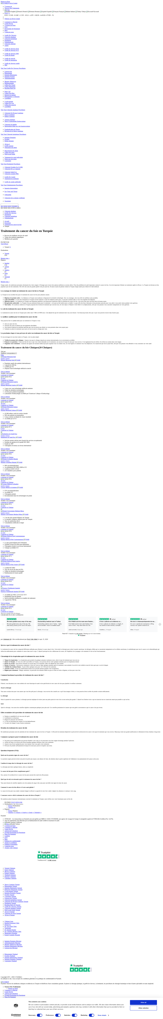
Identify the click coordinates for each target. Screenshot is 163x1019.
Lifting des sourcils (10, 105)
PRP (6, 65)
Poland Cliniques (10, 873)
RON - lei (39, 15)
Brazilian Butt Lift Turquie (12, 905)
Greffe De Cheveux (10, 35)
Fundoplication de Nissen (12, 129)
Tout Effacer (4, 244)
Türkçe (83, 11)
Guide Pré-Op (9, 23)
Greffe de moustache (11, 60)
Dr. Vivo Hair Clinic (11, 926)
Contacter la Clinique (7, 375)
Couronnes (8, 161)
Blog (6, 30)
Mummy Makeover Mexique (13, 944)
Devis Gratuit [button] (13, 3)
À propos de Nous (10, 25)
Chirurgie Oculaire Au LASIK (14, 167)
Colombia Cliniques (10, 878)
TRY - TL (51, 15)
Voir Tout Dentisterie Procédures (10, 164)
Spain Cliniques (9, 870)
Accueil (7, 221)
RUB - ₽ (45, 15)
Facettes (7, 139)
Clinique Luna (9, 921)
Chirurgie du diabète (11, 124)
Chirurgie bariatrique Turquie (13, 900)
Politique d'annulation (11, 844)
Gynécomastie (9, 101)
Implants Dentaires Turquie (13, 893)
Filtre (2, 355)
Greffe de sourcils (10, 58)
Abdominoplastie (10, 78)
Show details (102, 1015)
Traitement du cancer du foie (13, 224)
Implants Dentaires (10, 137)
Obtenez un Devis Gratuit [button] (12, 19)
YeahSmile (8, 928)
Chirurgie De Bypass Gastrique (14, 113)
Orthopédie (8, 195)
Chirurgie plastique (10, 37)
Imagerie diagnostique (11, 188)
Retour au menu (13, 988)
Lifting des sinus (9, 152)
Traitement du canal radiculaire (14, 157)
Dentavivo (8, 925)
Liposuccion (8, 71)
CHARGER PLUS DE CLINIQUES (12, 615)
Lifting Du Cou (9, 103)
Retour (10, 806)
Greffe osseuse (9, 146)
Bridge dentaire (9, 141)
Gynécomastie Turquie (11, 891)
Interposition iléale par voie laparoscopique (17, 126)
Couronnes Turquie (10, 896)
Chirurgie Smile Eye (11, 172)
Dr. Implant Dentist (10, 930)
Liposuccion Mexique (11, 948)
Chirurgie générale (10, 44)
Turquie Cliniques (10, 868)
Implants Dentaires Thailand (13, 959)
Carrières (7, 836)
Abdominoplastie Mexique (12, 943)
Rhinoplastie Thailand (11, 954)
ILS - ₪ (28, 15)
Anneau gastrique (10, 119)
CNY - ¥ (23, 15)
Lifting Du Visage (10, 85)
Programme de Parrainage (12, 29)
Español (49, 11)
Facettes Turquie (9, 895)
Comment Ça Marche (11, 22)
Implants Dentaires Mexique (13, 941)
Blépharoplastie (9, 83)
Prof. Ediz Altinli (32, 639)
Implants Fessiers (10, 76)
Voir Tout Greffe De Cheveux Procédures (13, 68)
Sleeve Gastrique (10, 115)
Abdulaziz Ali (7, 639)
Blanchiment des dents (11, 151)
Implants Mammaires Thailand (14, 957)
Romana (37, 11)
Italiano (72, 11)
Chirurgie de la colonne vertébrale (15, 198)
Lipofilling (8, 98)
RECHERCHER (6, 206)
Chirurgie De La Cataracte (12, 169)
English (13, 11)
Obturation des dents (11, 147)
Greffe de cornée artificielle (13, 182)
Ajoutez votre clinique (11, 848)
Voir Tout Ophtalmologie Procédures (12, 185)
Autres (6, 45)
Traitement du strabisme (12, 178)
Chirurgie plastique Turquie (13, 908)
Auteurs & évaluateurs (11, 831)
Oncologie (8, 201)
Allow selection (143, 1008)
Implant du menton (10, 95)
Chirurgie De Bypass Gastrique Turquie (16, 901)
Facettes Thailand (10, 956)
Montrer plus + (5, 258)
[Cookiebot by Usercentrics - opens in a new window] (16, 1015)
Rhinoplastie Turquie (11, 886)
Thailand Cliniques (10, 875)
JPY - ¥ (33, 15)
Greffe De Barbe (10, 55)
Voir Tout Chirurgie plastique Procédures (13, 110)
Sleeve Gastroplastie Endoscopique (15, 121)
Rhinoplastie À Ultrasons (12, 96)
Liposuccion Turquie (11, 898)
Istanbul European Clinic (12, 923)
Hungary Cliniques (10, 876)
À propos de (8, 6)
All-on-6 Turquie (10, 912)
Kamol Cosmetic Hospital (12, 935)
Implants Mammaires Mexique (14, 946)
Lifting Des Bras (9, 93)
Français (61, 11)
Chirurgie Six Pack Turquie (13, 913)
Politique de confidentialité (12, 841)
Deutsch (25, 11)
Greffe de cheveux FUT (12, 50)
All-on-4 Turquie (10, 915)
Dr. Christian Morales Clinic (13, 931)
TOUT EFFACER (16, 802)
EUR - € (7, 13)
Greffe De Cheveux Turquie (13, 906)
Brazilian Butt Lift (10, 88)
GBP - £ (17, 15)
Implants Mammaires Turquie (13, 888)
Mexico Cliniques (10, 871)
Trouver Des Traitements (12, 8)
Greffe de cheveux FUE (12, 49)
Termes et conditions (11, 842)
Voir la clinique (5, 371)
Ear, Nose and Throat (11, 191)
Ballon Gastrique (10, 116)
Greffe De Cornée (10, 177)
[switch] (58, 1015)
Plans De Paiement (10, 834)
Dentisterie (8, 40)
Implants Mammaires (11, 75)
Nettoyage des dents (11, 159)
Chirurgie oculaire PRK (12, 174)
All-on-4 (7, 144)
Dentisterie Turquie (10, 903)
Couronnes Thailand (11, 961)
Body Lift (7, 91)
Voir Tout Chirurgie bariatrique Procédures (13, 134)
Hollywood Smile (10, 154)
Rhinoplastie (8, 73)
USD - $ (12, 15)
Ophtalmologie (9, 42)
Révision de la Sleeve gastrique (14, 131)
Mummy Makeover (10, 81)
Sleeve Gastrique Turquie (12, 884)
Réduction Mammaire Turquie (13, 889)
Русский (96, 11)
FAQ (6, 27)
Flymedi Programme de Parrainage (15, 832)
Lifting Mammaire (10, 86)
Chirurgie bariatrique (11, 39)
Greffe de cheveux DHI (12, 53)
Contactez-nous (9, 32)
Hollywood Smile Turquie (12, 910)
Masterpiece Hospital (11, 933)
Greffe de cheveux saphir (12, 63)
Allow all (143, 1002)
